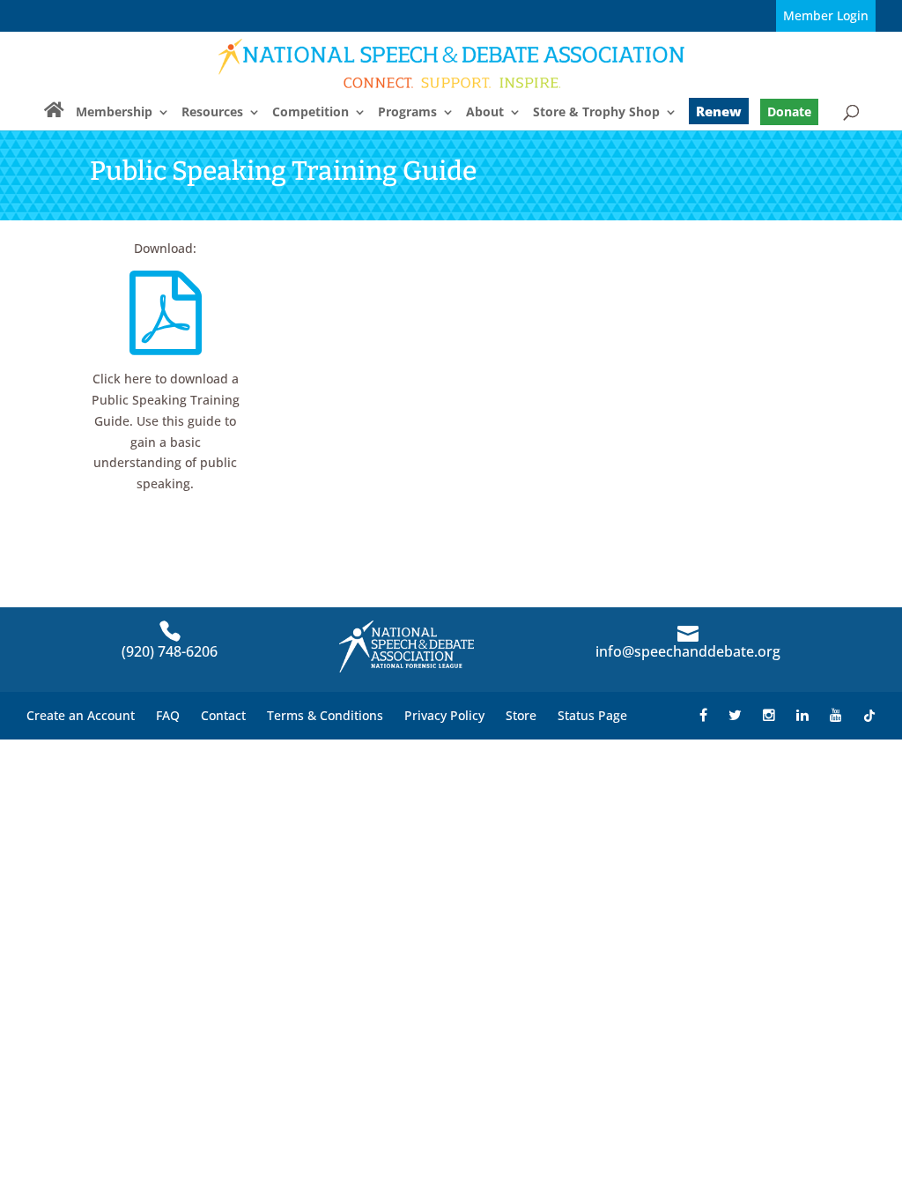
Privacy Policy (444, 715)
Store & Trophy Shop (596, 113)
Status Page (592, 715)
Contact (223, 715)
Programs (407, 113)
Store (521, 715)
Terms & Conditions (325, 715)
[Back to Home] (452, 63)
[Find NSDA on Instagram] (769, 715)
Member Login (826, 15)
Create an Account (80, 715)
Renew (719, 111)
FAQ (168, 715)
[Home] (54, 117)
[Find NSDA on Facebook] (703, 715)
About (485, 113)
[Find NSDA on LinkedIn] (802, 715)
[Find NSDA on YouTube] (836, 715)
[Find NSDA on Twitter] (735, 715)
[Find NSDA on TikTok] (869, 715)
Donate (789, 111)
